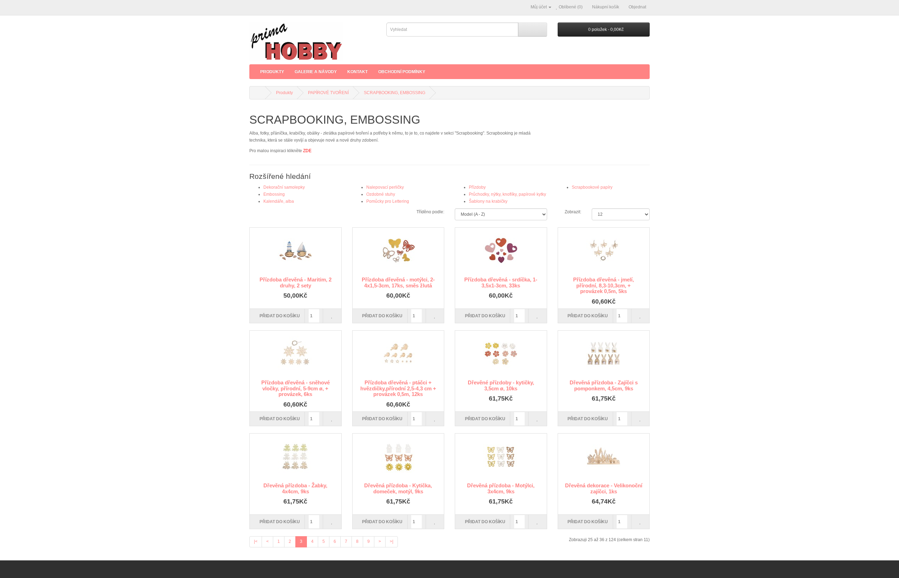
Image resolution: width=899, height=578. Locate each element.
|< (255, 541)
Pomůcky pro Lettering (387, 201)
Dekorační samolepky (284, 187)
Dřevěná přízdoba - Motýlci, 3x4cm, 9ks (500, 488)
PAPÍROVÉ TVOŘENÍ (328, 92)
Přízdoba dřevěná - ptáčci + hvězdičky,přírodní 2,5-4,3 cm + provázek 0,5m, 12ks (398, 388)
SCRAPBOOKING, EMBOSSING (394, 92)
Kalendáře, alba (278, 201)
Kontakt (357, 71)
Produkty (272, 71)
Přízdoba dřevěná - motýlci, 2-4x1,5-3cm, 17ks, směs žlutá (398, 282)
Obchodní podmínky (401, 71)
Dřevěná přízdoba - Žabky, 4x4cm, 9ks (295, 488)
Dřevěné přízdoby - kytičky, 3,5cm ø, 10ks (501, 385)
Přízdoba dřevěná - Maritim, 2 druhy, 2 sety (296, 282)
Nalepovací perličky (385, 187)
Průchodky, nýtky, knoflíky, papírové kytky (507, 194)
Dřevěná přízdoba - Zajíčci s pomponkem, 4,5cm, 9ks (604, 385)
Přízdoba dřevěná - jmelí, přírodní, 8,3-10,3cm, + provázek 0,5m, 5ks (603, 285)
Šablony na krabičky (488, 201)
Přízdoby (477, 187)
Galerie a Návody (316, 71)
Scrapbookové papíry (592, 187)
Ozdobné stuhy (380, 194)
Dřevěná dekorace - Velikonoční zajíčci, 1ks (603, 488)
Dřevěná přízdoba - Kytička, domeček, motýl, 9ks (398, 488)
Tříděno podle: (430, 211)
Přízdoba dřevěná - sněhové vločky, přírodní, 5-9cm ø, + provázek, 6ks (295, 388)
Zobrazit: (573, 211)
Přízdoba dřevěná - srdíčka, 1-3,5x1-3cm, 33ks (500, 282)
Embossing (274, 194)
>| (391, 541)
